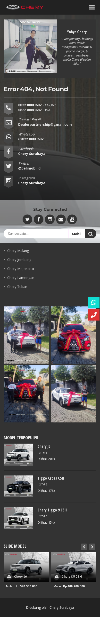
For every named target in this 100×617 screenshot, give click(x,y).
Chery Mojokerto (20, 268)
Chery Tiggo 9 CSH (52, 510)
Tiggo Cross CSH (51, 478)
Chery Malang (18, 250)
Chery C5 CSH (72, 576)
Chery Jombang (19, 259)
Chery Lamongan (20, 277)
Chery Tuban (17, 286)
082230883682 (30, 105)
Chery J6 (44, 446)
